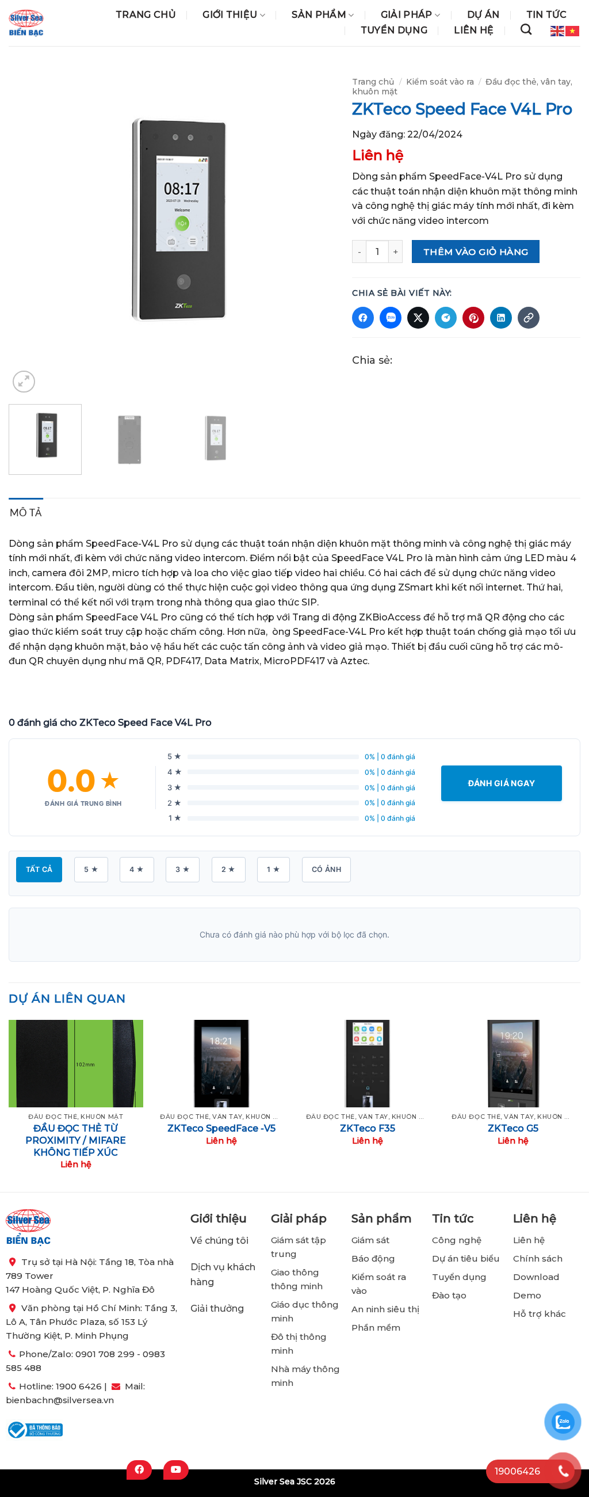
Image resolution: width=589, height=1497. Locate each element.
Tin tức (546, 15)
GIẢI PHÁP (407, 15)
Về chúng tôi (219, 1240)
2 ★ (228, 869)
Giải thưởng (218, 1308)
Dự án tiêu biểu (466, 1258)
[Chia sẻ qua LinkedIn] (501, 318)
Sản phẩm (319, 15)
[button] (24, 382)
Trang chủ (146, 15)
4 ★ (136, 869)
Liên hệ (474, 30)
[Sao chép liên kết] (529, 318)
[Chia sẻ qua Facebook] (363, 318)
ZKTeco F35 (367, 1128)
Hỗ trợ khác (539, 1313)
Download (536, 1276)
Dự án (483, 15)
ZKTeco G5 (513, 1128)
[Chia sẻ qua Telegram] (446, 318)
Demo (527, 1295)
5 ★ (91, 869)
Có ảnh (326, 869)
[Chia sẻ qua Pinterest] (473, 318)
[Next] (314, 232)
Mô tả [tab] (26, 512)
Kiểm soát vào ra (440, 82)
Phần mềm (375, 1327)
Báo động (373, 1258)
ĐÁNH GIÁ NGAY (501, 783)
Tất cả (39, 869)
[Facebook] (139, 1470)
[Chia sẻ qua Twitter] (418, 318)
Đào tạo (449, 1295)
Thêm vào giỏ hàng (476, 251)
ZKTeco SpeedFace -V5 (221, 1128)
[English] (557, 30)
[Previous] (30, 232)
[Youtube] (176, 1470)
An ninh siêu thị (385, 1309)
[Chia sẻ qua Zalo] (390, 318)
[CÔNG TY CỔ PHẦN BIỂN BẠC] (26, 23)
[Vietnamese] (572, 30)
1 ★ (273, 869)
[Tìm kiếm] (526, 29)
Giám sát (370, 1240)
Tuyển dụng (394, 30)
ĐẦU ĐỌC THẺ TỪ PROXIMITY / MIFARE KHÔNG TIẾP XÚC (75, 1140)
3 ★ (182, 869)
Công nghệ (458, 1240)
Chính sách (538, 1258)
